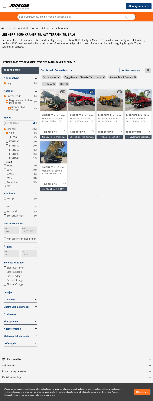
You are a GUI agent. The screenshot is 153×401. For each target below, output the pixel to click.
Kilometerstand (12, 329)
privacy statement (35, 395)
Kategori (8, 91)
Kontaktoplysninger (12, 377)
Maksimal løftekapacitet (17, 336)
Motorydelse (11, 321)
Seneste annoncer (14, 262)
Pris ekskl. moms (13, 223)
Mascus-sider (14, 359)
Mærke (7, 117)
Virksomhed (8, 365)
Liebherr (46, 28)
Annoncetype (11, 78)
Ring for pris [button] (49, 132)
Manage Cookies (11, 395)
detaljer (8, 292)
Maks (24, 228)
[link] (53, 100)
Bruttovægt (10, 314)
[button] (20, 70)
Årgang (8, 246)
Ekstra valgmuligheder (16, 307)
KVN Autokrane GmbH (110, 136)
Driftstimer (10, 299)
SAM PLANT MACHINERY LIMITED (56, 189)
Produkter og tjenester (14, 371)
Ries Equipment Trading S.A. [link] (54, 136)
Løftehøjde (10, 343)
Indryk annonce (140, 6)
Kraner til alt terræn (26, 28)
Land (7, 206)
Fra (5, 251)
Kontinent (9, 193)
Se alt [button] (9, 161)
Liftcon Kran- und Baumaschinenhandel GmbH (90, 136)
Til (23, 251)
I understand (142, 392)
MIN (5, 228)
